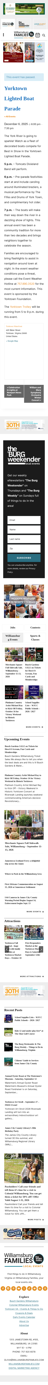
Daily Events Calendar (24, 1317)
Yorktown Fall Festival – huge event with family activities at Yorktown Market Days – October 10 (13, 950)
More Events (33, 727)
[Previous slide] (7, 949)
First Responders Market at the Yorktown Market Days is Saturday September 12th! (33, 949)
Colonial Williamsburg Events (24, 1305)
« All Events (9, 116)
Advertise (24, 1325)
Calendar (37, 35)
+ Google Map (12, 341)
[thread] (45, 1288)
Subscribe (24, 557)
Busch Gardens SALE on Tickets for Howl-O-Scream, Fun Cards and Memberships (33, 672)
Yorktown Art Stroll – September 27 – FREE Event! (22, 1103)
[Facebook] (3, 1288)
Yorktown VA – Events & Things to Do (24, 1309)
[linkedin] (40, 1288)
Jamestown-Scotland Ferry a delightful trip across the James (22, 862)
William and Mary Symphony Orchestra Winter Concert (35, 393)
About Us (24, 1321)
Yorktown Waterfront (14, 326)
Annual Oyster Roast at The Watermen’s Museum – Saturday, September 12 (23, 1077)
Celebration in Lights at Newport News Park (14, 391)
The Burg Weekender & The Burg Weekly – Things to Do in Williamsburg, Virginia (29, 1047)
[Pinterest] (13, 1288)
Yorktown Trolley (20, 306)
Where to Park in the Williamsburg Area (23, 874)
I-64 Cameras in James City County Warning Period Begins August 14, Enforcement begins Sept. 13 (21, 900)
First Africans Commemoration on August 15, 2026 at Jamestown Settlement (24, 885)
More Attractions (30, 976)
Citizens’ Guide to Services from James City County (27, 1062)
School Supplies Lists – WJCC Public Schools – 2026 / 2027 (32, 707)
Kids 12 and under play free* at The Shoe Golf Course (29, 1032)
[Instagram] (8, 1288)
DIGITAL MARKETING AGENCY (24, 1368)
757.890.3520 (26, 283)
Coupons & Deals (24, 1313)
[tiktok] (29, 1288)
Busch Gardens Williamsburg (24, 1301)
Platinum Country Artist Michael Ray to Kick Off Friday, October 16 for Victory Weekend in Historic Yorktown (14, 711)
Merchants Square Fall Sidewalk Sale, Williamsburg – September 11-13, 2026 (14, 671)
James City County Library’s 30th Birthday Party (20, 1129)
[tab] (12, 627)
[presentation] (14, 654)
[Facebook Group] (34, 1288)
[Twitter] (24, 1288)
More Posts (34, 1220)
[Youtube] (19, 1288)
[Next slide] (41, 949)
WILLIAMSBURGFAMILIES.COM (24, 1364)
